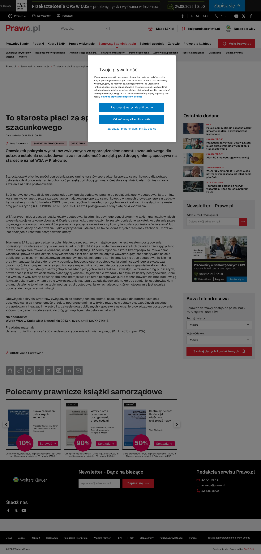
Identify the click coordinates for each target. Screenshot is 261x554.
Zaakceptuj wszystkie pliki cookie (132, 107)
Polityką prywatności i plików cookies (121, 96)
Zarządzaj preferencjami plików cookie (132, 128)
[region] (132, 98)
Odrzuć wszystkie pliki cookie (132, 119)
